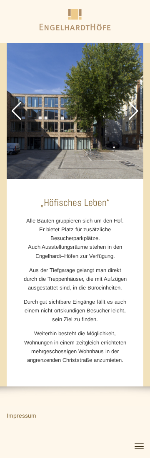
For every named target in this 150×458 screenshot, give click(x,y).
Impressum (21, 415)
